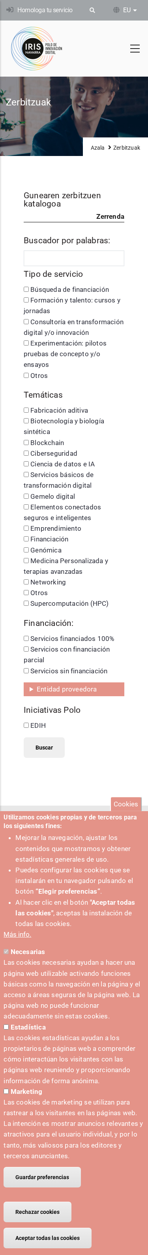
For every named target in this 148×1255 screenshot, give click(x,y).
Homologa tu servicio (44, 10)
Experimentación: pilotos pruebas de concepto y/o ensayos (65, 353)
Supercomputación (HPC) (69, 603)
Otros (39, 376)
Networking (48, 582)
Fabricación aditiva (59, 410)
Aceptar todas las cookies (47, 1238)
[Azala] (36, 48)
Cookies (126, 804)
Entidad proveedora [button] (67, 689)
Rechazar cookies (37, 1212)
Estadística (28, 1027)
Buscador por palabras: (67, 240)
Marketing (27, 1091)
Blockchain (47, 443)
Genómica (46, 550)
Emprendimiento (55, 528)
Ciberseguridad (53, 453)
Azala (98, 148)
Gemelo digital (52, 496)
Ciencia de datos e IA (62, 464)
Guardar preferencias (42, 1177)
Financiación (49, 539)
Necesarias (28, 952)
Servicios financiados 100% (72, 639)
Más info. (17, 934)
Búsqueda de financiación (69, 289)
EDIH (38, 725)
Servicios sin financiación (68, 671)
